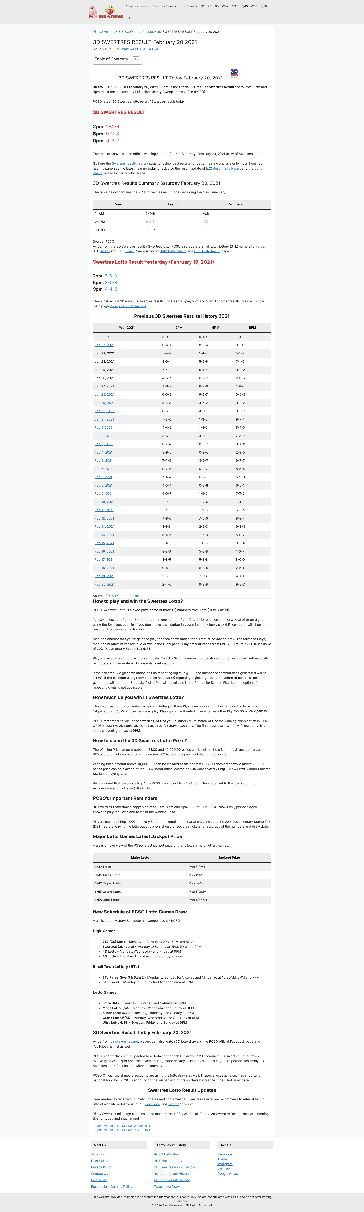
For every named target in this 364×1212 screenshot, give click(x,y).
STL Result (232, 168)
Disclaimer (99, 1180)
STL (128, 18)
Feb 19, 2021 (104, 576)
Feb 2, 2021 (104, 436)
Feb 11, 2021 (104, 510)
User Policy (99, 1161)
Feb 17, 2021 (104, 559)
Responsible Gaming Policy (111, 1186)
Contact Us (99, 1174)
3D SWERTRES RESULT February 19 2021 (123, 1125)
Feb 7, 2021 (103, 477)
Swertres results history (130, 163)
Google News (227, 1174)
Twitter (173, 1104)
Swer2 (129, 251)
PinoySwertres (104, 32)
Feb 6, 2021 (104, 469)
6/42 (225, 6)
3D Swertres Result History (174, 1167)
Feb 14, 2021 (104, 535)
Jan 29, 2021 (105, 403)
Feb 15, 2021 (104, 543)
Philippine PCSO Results (128, 306)
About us (98, 1154)
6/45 (235, 6)
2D (202, 6)
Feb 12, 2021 (104, 518)
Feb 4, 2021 (104, 452)
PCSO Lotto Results (169, 1154)
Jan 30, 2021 (105, 411)
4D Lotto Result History (172, 1174)
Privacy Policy (101, 1167)
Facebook (152, 1104)
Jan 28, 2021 (104, 394)
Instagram (225, 1164)
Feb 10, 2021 (104, 502)
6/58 (264, 6)
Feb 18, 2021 (104, 568)
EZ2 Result (214, 168)
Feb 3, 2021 (104, 444)
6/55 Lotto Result (207, 251)
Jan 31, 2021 (104, 419)
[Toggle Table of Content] (134, 59)
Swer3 (105, 251)
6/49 (245, 6)
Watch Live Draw (167, 1186)
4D (210, 6)
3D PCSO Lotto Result (122, 596)
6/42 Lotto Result (173, 251)
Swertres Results (164, 6)
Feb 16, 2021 (104, 551)
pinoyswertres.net (124, 1041)
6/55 (254, 6)
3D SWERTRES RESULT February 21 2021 (123, 1130)
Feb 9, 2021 (104, 493)
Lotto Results (188, 6)
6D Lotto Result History (172, 1180)
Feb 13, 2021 (104, 526)
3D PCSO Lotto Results (136, 32)
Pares (260, 246)
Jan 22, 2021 (104, 345)
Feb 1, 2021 (103, 427)
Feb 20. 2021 (105, 584)
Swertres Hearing (137, 6)
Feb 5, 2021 (104, 460)
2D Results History (168, 1161)
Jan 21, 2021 (104, 337)
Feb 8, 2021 (104, 485)
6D (217, 6)
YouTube (224, 1169)
